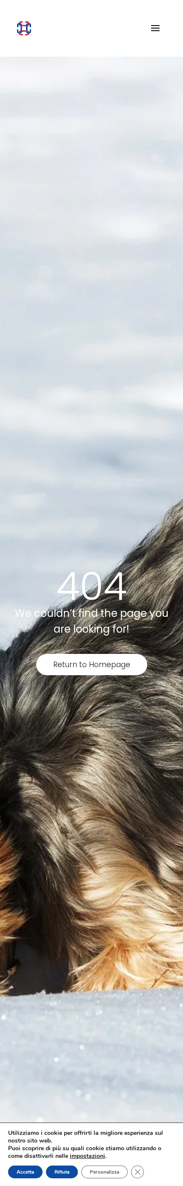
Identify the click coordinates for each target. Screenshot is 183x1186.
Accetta (25, 1172)
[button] (155, 28)
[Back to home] (24, 28)
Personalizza (104, 1172)
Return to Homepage (91, 664)
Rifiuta (61, 1172)
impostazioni (87, 1156)
